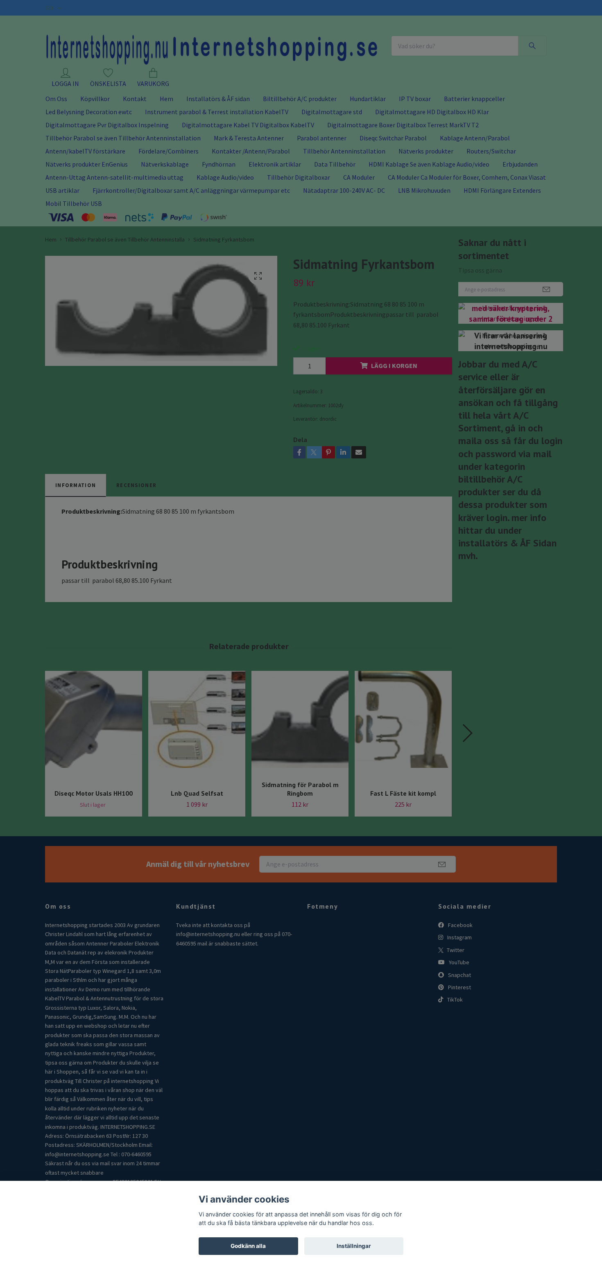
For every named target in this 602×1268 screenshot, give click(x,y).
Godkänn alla (248, 1246)
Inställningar (354, 1246)
